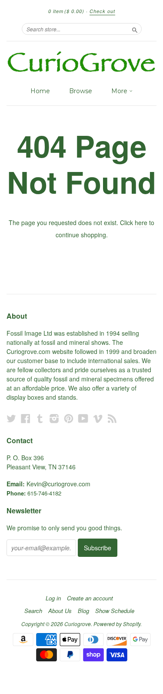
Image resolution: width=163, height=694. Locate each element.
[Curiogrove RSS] (112, 418)
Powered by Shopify (116, 623)
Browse (80, 91)
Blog (83, 611)
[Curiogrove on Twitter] (11, 418)
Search (33, 611)
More (120, 91)
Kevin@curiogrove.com (58, 483)
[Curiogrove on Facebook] (25, 418)
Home (40, 91)
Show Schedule (114, 611)
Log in (53, 598)
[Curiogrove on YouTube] (83, 418)
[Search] (134, 28)
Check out (102, 11)
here (141, 222)
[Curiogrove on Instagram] (54, 418)
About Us (60, 611)
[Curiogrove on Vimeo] (98, 418)
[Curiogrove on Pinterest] (68, 418)
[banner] (81, 62)
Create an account (90, 598)
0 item (66, 11)
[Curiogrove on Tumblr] (40, 418)
